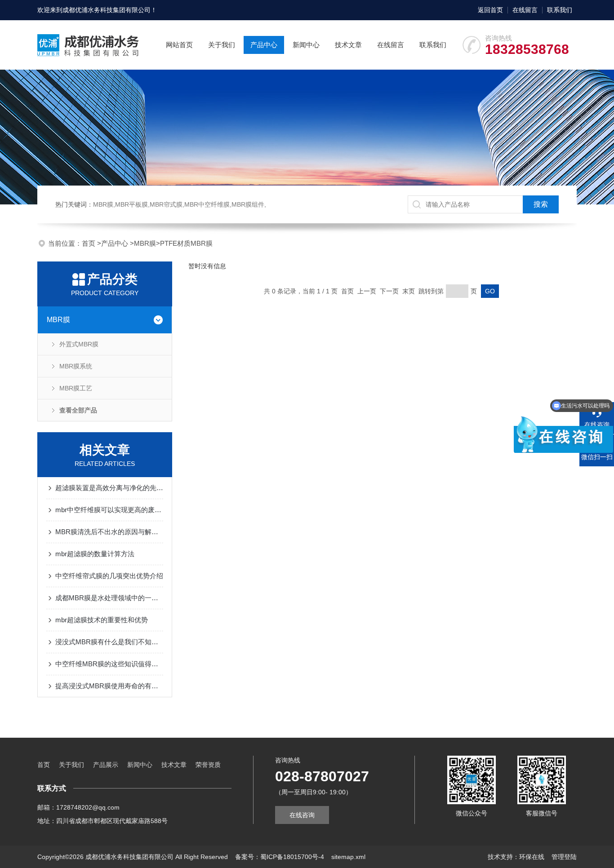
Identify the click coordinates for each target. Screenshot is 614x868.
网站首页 (179, 45)
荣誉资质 (208, 764)
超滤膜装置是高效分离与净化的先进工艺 (109, 488)
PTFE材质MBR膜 (186, 243)
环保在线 (531, 856)
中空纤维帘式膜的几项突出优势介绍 (109, 576)
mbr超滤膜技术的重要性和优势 (101, 620)
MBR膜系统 (75, 366)
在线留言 (525, 9)
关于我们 (221, 45)
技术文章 (348, 45)
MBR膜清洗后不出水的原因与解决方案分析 (109, 532)
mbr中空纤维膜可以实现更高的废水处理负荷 (109, 510)
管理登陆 (564, 856)
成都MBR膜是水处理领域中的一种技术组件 (109, 598)
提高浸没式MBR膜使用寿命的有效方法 (109, 686)
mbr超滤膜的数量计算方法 (94, 554)
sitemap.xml (348, 856)
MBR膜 (145, 243)
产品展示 (105, 764)
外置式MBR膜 (78, 344)
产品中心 (263, 45)
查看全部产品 (78, 410)
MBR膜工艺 (75, 388)
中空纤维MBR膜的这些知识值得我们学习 (109, 664)
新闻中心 (306, 45)
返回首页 (490, 9)
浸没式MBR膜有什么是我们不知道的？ (109, 642)
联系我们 (559, 9)
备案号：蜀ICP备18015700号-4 (279, 856)
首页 (89, 243)
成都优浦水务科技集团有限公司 (106, 9)
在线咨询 (302, 815)
